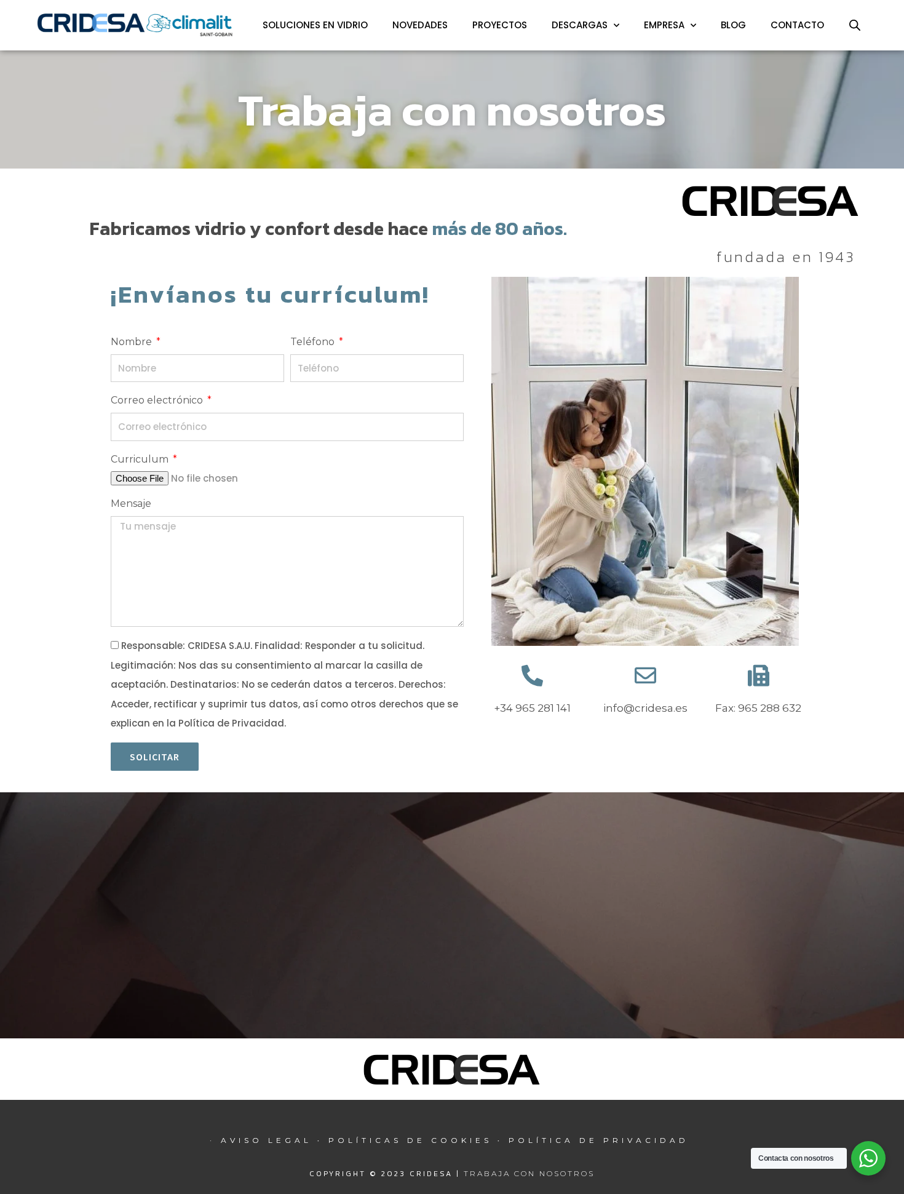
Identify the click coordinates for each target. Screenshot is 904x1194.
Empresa (664, 24)
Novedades (420, 24)
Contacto (797, 24)
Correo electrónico (158, 400)
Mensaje (131, 503)
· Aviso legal (263, 1140)
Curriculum (141, 459)
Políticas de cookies (410, 1140)
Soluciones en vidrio (315, 24)
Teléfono (313, 342)
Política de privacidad (599, 1140)
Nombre (132, 342)
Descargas (580, 24)
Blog (733, 24)
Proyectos (499, 24)
